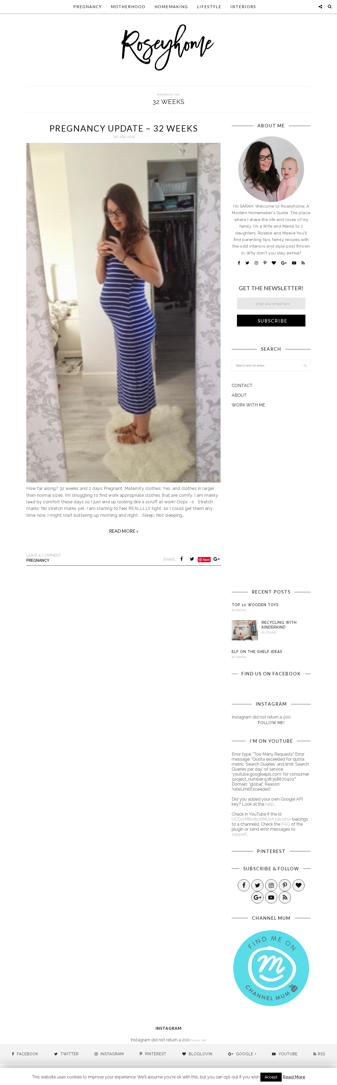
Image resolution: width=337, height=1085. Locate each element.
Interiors (243, 6)
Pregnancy (87, 6)
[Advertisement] (271, 498)
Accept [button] (271, 1077)
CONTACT (242, 385)
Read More (294, 1076)
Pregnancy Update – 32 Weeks (123, 128)
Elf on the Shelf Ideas (257, 652)
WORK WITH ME (248, 405)
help (269, 804)
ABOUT (239, 395)
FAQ (285, 824)
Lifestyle (209, 6)
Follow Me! (271, 722)
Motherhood (128, 6)
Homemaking (171, 6)
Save (206, 559)
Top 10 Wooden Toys (255, 605)
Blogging (239, 610)
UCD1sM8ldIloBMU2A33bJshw (261, 819)
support (239, 834)
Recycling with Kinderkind (279, 624)
